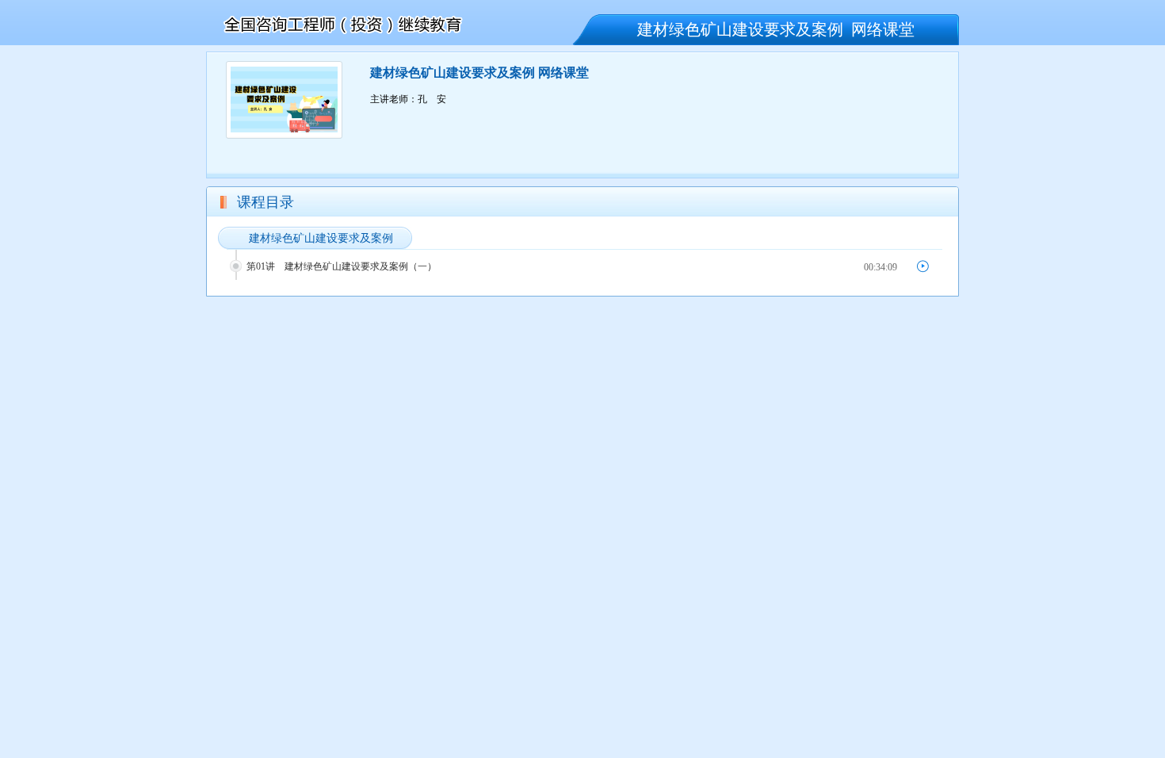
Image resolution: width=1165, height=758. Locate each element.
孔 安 (432, 99)
